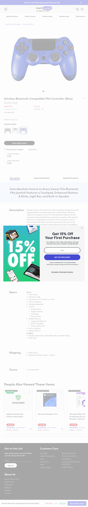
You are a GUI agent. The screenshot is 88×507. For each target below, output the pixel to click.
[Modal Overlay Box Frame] (44, 254)
